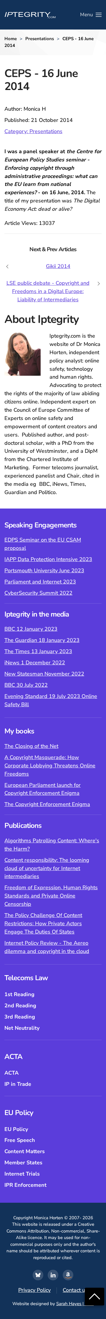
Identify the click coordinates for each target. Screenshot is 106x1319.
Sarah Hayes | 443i (75, 1304)
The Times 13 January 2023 (38, 651)
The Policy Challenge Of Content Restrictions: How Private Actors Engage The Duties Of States (43, 923)
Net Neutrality (21, 1028)
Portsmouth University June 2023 (44, 570)
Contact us (75, 1290)
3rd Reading (19, 1016)
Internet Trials (22, 1173)
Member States (23, 1162)
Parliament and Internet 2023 (40, 581)
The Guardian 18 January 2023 (42, 640)
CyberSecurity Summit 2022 (38, 592)
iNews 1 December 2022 (34, 662)
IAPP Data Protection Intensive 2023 (48, 559)
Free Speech (19, 1140)
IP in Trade (17, 1084)
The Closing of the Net (31, 746)
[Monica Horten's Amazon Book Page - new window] (68, 1275)
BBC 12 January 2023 (30, 628)
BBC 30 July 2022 (26, 685)
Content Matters (24, 1151)
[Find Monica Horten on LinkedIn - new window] (53, 1275)
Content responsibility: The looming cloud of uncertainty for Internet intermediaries (46, 868)
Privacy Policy (34, 1290)
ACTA (11, 1072)
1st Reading (19, 994)
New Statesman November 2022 (44, 673)
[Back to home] (30, 15)
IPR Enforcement (25, 1185)
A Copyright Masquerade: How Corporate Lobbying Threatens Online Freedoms (49, 765)
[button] (91, 15)
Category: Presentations (33, 131)
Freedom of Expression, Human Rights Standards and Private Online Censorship (51, 896)
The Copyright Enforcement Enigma (47, 804)
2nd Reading (20, 1005)
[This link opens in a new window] (38, 1275)
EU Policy (16, 1129)
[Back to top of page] (94, 1296)
